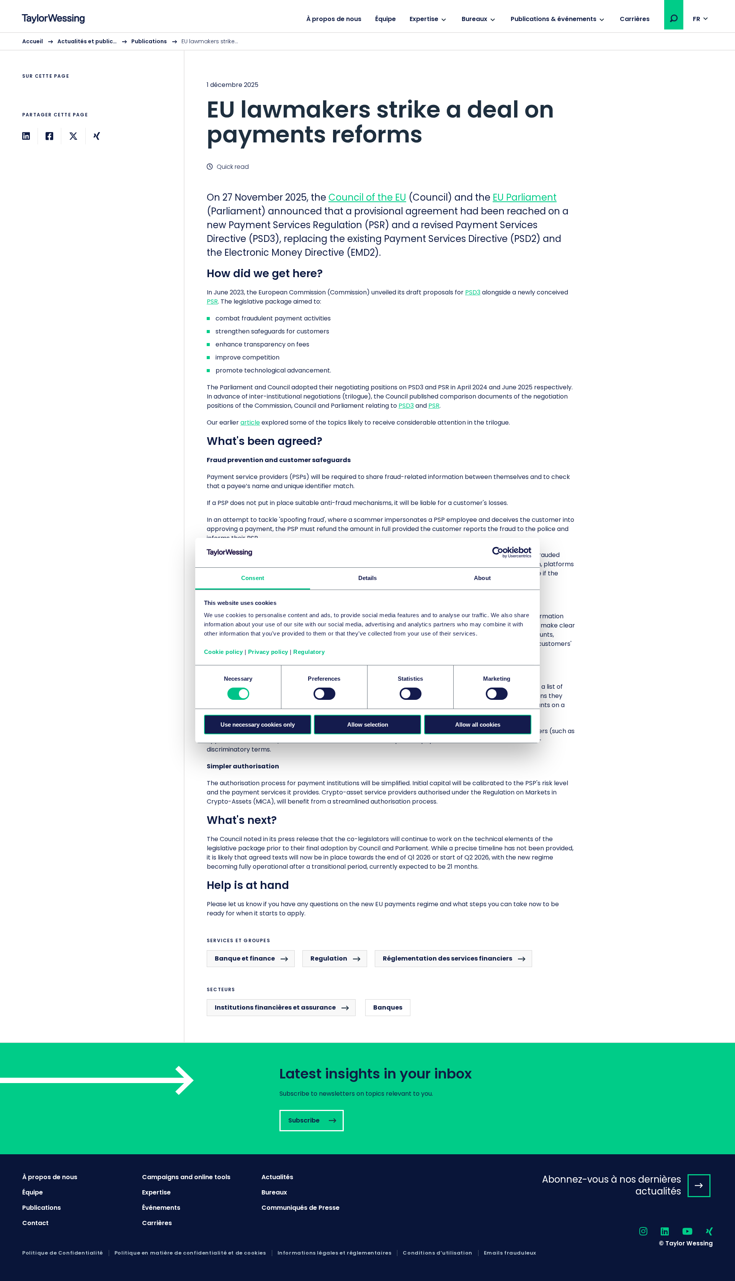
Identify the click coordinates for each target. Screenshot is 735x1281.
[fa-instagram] (636, 1231)
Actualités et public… (87, 41)
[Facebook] (49, 136)
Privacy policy (268, 652)
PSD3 (472, 292)
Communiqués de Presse (300, 1207)
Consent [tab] (252, 578)
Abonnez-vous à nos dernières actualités (611, 1185)
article (250, 422)
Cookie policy (223, 652)
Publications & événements (553, 19)
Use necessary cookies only (257, 724)
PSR (212, 301)
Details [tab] (367, 578)
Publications (149, 41)
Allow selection (367, 724)
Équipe (385, 19)
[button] (674, 18)
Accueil (32, 41)
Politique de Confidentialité (62, 1253)
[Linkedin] (26, 136)
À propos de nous (333, 19)
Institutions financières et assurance (275, 1007)
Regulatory (309, 652)
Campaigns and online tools (186, 1177)
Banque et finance (245, 958)
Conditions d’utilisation (437, 1253)
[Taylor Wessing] (53, 19)
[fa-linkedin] (658, 1231)
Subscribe (367, 1098)
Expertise (424, 19)
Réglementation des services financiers (447, 958)
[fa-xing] (703, 1231)
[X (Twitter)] (73, 136)
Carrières (635, 19)
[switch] (324, 694)
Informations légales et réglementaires (335, 1253)
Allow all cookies (477, 724)
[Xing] (96, 136)
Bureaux (474, 19)
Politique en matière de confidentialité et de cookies (190, 1253)
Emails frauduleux (510, 1253)
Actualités (277, 1177)
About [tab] (482, 578)
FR (696, 19)
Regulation (328, 958)
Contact (35, 1223)
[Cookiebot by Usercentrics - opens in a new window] (497, 552)
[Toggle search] (674, 18)
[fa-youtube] (681, 1231)
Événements (161, 1207)
